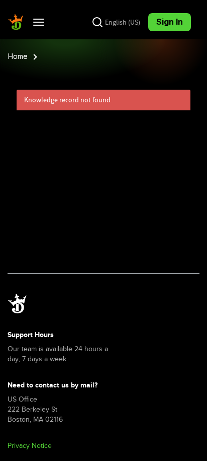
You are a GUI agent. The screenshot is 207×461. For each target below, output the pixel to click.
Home (18, 56)
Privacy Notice (30, 445)
